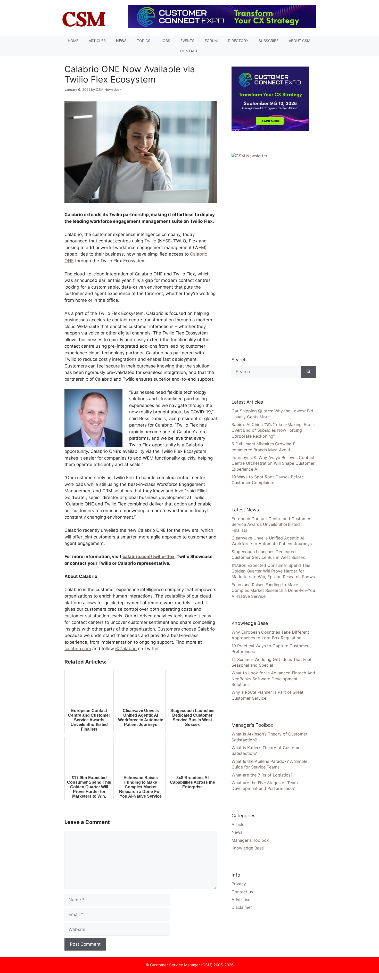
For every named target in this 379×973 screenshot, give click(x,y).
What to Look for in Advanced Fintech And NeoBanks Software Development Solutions (273, 678)
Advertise (241, 899)
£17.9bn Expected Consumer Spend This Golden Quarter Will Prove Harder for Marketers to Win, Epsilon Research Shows (273, 571)
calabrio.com (77, 648)
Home (73, 40)
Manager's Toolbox (250, 840)
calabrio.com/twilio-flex (148, 556)
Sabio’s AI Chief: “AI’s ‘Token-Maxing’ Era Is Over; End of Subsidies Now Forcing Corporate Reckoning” (273, 430)
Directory (238, 40)
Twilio (150, 240)
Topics (143, 40)
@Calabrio (126, 648)
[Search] (308, 372)
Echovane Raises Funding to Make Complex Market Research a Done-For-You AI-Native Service (273, 590)
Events (187, 40)
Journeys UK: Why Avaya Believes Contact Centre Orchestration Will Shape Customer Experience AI (273, 463)
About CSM (299, 40)
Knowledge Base (248, 848)
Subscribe (268, 40)
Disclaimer (242, 907)
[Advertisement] (270, 256)
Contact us (242, 891)
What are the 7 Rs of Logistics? (262, 775)
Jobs (165, 40)
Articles (97, 40)
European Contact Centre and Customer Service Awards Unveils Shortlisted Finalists (271, 524)
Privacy (239, 883)
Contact (189, 51)
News (121, 40)
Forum (211, 40)
